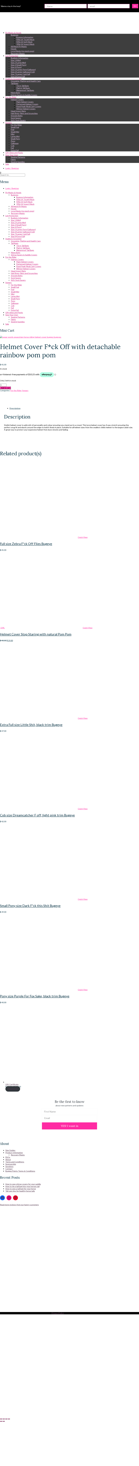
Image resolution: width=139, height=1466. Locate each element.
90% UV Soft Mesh (24, 42)
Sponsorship (10, 1164)
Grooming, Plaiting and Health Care (26, 81)
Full (12, 148)
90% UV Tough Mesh (25, 39)
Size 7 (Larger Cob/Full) (20, 74)
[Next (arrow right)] (4, 1421)
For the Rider (10, 97)
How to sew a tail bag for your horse (20, 1189)
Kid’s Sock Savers (18, 120)
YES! (135, 6)
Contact (8, 1169)
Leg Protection (11, 56)
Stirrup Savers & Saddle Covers (24, 95)
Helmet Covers (17, 99)
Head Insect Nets (18, 111)
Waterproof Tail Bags (25, 90)
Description (15, 408)
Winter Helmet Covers (25, 109)
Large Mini (15, 136)
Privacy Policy (58, 1313)
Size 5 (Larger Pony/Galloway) (23, 69)
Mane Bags (15, 92)
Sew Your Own (11, 155)
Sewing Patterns (18, 157)
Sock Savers (16, 118)
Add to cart (5, 388)
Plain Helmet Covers (25, 102)
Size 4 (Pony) (16, 67)
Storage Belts (17, 115)
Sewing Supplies (18, 162)
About (8, 1159)
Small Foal (15, 127)
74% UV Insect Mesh (25, 44)
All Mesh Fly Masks (19, 46)
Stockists (9, 1166)
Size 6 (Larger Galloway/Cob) (23, 72)
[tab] (72, 408)
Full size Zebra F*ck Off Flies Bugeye (26, 544)
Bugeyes (14, 35)
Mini (12, 134)
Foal (12, 129)
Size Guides (10, 1150)
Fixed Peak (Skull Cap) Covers (28, 106)
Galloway (15, 143)
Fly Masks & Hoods (13, 32)
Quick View (83, 537)
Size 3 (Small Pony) (18, 65)
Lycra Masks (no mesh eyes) (22, 51)
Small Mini (15, 132)
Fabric (13, 159)
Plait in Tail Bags (23, 88)
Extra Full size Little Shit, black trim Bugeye (31, 725)
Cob (12, 145)
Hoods (13, 49)
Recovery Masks (18, 53)
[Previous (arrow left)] (1, 1421)
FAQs (7, 1157)
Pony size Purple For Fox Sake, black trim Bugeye (34, 996)
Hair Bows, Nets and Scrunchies (24, 113)
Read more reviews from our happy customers (19, 1205)
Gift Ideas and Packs (14, 152)
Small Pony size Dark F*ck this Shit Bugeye (30, 906)
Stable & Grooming (13, 79)
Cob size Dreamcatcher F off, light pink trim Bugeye (37, 815)
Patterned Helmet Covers (27, 104)
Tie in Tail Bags (22, 86)
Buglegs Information (19, 58)
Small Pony (15, 139)
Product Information (14, 1152)
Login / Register (12, 168)
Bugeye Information (24, 37)
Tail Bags (14, 83)
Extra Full (15, 150)
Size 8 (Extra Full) (18, 76)
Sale (7, 164)
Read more (12, 1089)
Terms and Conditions (14, 1162)
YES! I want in (69, 1126)
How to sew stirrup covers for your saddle (23, 1184)
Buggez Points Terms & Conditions (20, 1171)
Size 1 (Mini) (16, 60)
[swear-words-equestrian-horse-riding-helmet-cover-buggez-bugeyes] (30, 337)
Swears (8, 122)
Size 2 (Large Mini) (18, 62)
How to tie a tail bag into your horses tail (22, 1186)
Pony (13, 141)
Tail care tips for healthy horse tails (20, 1191)
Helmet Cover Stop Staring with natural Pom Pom (35, 634)
